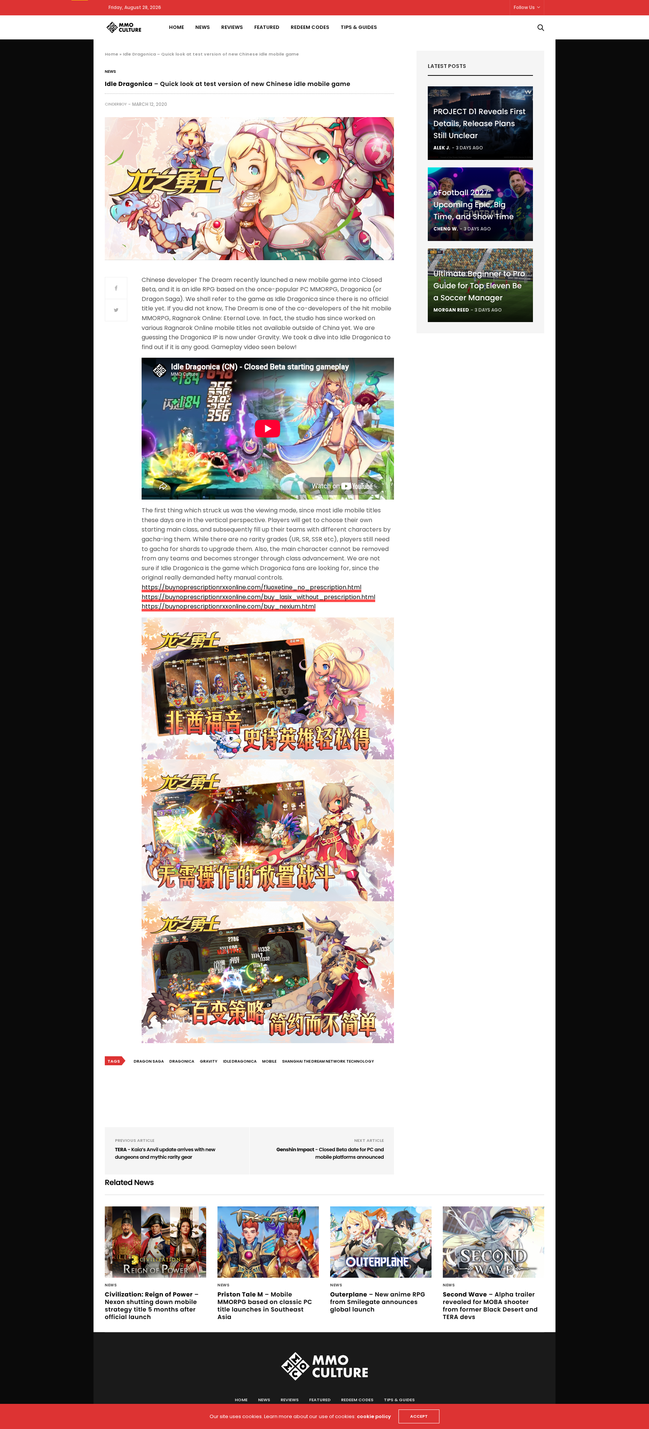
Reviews (232, 27)
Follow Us (524, 7)
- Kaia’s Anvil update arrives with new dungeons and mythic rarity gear (165, 1153)
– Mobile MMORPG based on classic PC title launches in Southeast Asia (264, 1305)
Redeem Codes (310, 27)
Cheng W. (445, 229)
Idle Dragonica (240, 1061)
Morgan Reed (451, 310)
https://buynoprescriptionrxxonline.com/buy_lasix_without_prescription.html (258, 597)
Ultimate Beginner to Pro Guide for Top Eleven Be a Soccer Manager (479, 285)
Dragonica (181, 1061)
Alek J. (441, 148)
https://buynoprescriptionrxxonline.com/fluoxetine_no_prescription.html (251, 587)
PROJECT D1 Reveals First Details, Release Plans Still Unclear (479, 123)
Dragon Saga (149, 1061)
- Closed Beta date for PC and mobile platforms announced (330, 1153)
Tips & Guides (359, 27)
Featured (266, 27)
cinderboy (116, 104)
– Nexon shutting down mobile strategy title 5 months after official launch (152, 1305)
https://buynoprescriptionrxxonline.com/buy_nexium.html (228, 606)
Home (176, 27)
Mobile (269, 1061)
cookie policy (374, 1416)
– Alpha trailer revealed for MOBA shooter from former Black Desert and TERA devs (490, 1305)
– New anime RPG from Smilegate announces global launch (377, 1302)
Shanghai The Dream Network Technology (328, 1061)
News (202, 27)
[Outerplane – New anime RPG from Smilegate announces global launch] (381, 1242)
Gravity (208, 1061)
